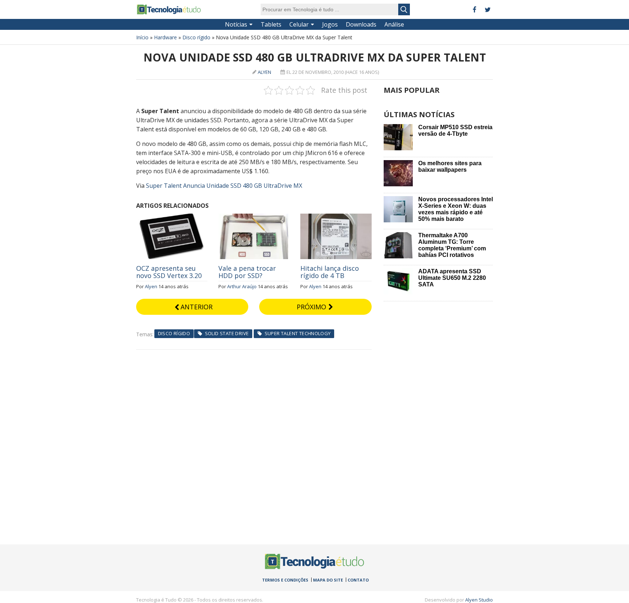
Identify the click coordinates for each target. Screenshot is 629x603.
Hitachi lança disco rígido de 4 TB (329, 272)
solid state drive (227, 333)
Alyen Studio (479, 599)
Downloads (361, 24)
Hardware (165, 37)
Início (142, 37)
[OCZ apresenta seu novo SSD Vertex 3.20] (171, 218)
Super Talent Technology (298, 333)
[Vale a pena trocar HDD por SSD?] (254, 218)
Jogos (330, 24)
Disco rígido (196, 37)
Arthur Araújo (242, 286)
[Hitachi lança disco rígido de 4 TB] (336, 218)
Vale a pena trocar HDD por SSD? (247, 272)
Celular (299, 24)
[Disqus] (254, 441)
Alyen (264, 72)
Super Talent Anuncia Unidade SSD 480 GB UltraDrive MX (224, 186)
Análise (394, 24)
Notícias (236, 24)
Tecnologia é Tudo (169, 9)
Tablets (271, 24)
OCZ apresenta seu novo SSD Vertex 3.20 (169, 272)
